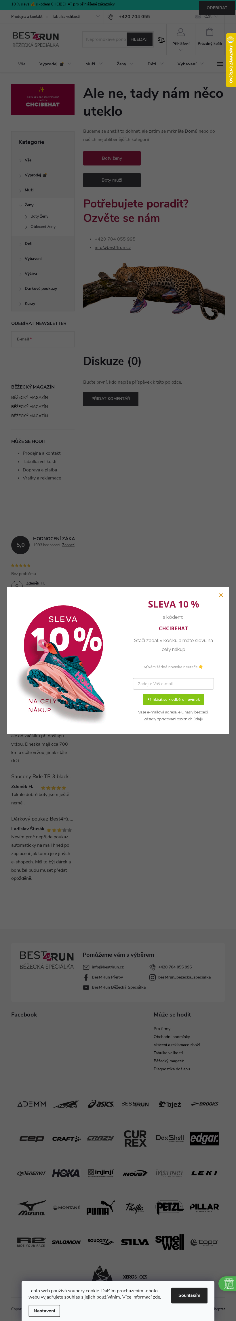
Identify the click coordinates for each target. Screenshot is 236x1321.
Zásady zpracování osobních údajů (173, 719)
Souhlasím (189, 1295)
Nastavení (44, 1311)
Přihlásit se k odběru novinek (173, 699)
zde (156, 1297)
